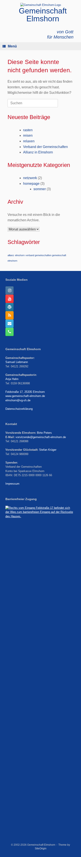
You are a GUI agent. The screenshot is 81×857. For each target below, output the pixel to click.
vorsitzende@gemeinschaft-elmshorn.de (41, 437)
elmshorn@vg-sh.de (17, 400)
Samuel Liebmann (16, 362)
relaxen (29, 141)
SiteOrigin (40, 848)
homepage (31, 183)
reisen (28, 135)
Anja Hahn (11, 379)
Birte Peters (44, 432)
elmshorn (20, 255)
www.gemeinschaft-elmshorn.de (25, 396)
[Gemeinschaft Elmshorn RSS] (9, 315)
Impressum (12, 483)
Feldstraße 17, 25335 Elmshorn (25, 391)
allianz (11, 255)
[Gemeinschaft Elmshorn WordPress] (9, 307)
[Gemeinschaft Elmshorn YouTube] (9, 299)
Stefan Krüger (47, 449)
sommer (39, 189)
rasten (28, 130)
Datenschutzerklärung (19, 408)
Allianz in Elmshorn (38, 152)
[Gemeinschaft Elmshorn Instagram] (9, 290)
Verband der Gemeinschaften (45, 147)
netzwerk (30, 178)
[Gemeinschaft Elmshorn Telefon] (9, 332)
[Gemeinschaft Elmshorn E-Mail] (9, 323)
